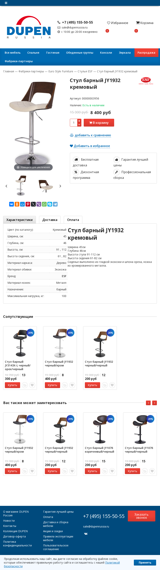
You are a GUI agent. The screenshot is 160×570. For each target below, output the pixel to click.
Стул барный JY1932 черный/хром (59, 363)
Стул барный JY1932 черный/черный (99, 363)
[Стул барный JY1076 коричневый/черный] (100, 429)
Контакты (9, 526)
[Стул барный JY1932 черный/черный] (100, 343)
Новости (9, 520)
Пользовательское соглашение (55, 547)
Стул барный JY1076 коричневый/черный (99, 449)
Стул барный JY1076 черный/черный (139, 449)
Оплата (48, 517)
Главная (9, 71)
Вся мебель (12, 52)
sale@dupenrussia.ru (74, 27)
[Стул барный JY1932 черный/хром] (60, 343)
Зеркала (125, 52)
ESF (64, 276)
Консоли (106, 52)
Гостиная (52, 52)
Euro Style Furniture (60, 71)
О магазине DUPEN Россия (16, 513)
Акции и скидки (53, 531)
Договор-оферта (14, 536)
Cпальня (33, 52)
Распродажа (146, 52)
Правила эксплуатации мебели (58, 538)
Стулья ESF (85, 71)
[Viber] (38, 204)
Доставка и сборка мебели (55, 524)
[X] (33, 204)
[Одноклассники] (17, 204)
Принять (145, 562)
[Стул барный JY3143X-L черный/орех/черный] (20, 343)
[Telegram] (55, 204)
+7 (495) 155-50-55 (77, 22)
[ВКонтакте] (11, 204)
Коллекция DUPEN (15, 531)
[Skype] (49, 204)
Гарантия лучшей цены (58, 511)
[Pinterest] (28, 204)
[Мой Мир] (22, 204)
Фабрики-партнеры (19, 61)
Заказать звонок (141, 516)
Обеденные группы (79, 52)
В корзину (100, 123)
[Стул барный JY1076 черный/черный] (140, 429)
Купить (12, 385)
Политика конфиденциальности (17, 543)
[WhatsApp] (44, 204)
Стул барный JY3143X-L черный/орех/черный (17, 365)
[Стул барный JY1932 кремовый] (21, 185)
